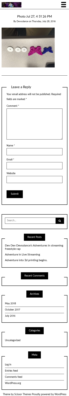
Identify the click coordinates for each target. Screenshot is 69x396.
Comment (13, 106)
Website (11, 173)
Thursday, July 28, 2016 (44, 21)
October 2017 (12, 310)
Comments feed (13, 377)
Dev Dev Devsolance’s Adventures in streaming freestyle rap (34, 247)
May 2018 (10, 303)
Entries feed (11, 371)
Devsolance (22, 21)
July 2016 (10, 316)
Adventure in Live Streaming (22, 254)
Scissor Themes (22, 394)
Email (10, 159)
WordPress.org (13, 383)
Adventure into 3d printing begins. (26, 260)
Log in (8, 364)
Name (11, 145)
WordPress (60, 394)
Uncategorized (13, 340)
